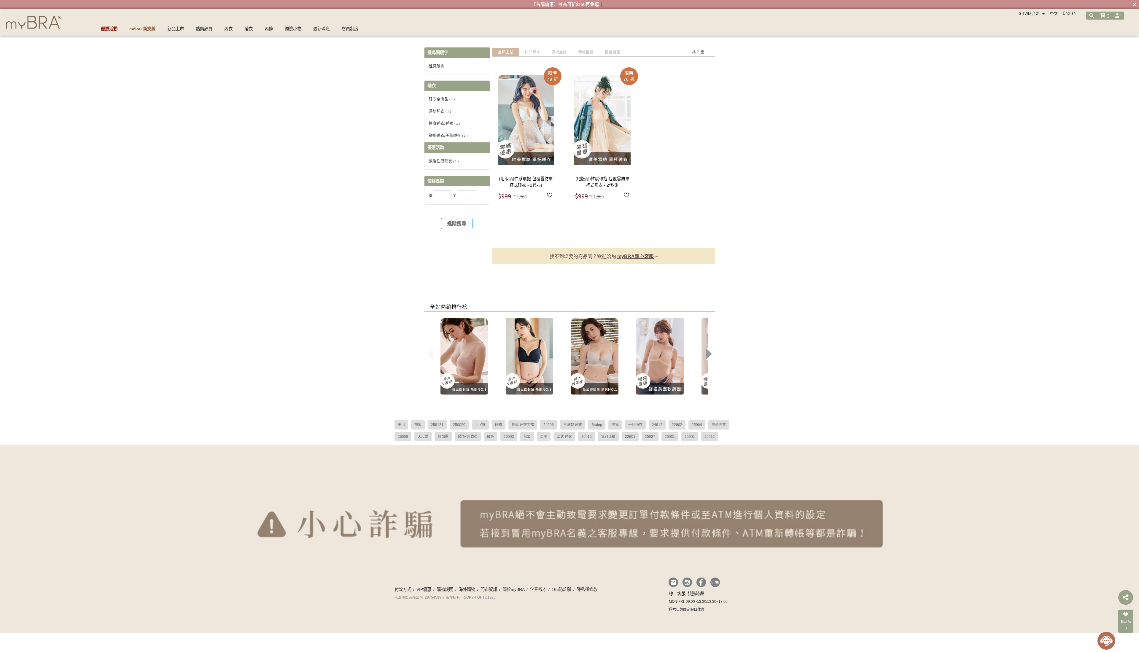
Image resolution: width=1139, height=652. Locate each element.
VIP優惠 (423, 589)
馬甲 (543, 437)
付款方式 (402, 589)
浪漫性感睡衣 (444, 161)
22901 (630, 437)
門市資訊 (489, 589)
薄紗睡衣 (440, 111)
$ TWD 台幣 (1030, 13)
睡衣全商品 (442, 99)
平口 (401, 425)
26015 (586, 437)
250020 (459, 425)
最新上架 (505, 52)
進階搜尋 (456, 223)
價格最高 (612, 52)
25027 (650, 437)
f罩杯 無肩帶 (468, 437)
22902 (677, 425)
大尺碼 (423, 437)
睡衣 (498, 425)
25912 (709, 437)
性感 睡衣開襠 (523, 425)
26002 (509, 437)
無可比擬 (608, 437)
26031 (670, 437)
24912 (657, 425)
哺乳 (615, 425)
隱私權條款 (587, 589)
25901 (690, 437)
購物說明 (445, 589)
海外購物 (467, 589)
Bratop (596, 425)
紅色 (490, 437)
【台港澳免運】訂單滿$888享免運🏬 (568, 4)
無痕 (527, 437)
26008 (403, 437)
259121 (437, 425)
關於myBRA (513, 589)
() (1107, 15)
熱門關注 (532, 52)
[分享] (1125, 597)
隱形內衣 (719, 425)
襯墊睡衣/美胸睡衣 (448, 135)
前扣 (417, 425)
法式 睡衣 (564, 437)
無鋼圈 (443, 437)
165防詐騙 (561, 589)
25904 (697, 425)
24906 (548, 425)
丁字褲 (480, 425)
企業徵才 (538, 589)
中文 (1054, 13)
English (1069, 13)
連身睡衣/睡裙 (444, 123)
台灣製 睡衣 (572, 425)
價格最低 (586, 52)
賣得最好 (559, 52)
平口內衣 (635, 425)
